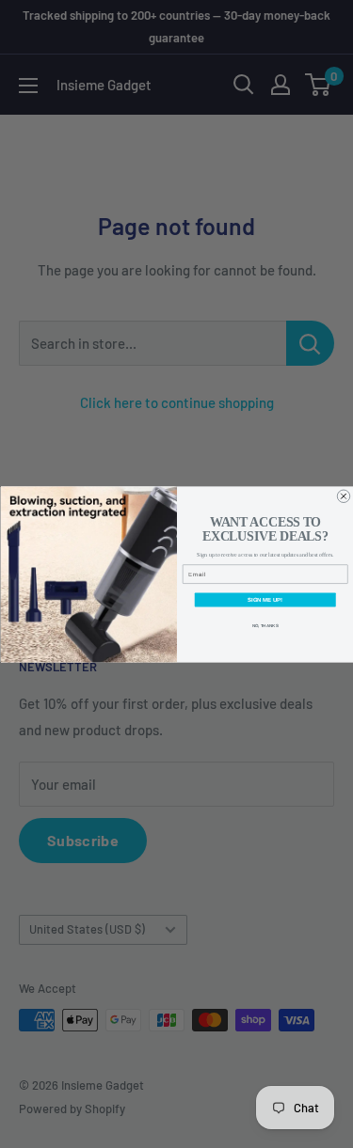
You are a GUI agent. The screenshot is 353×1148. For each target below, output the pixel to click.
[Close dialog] (343, 496)
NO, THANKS (264, 624)
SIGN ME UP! (265, 599)
